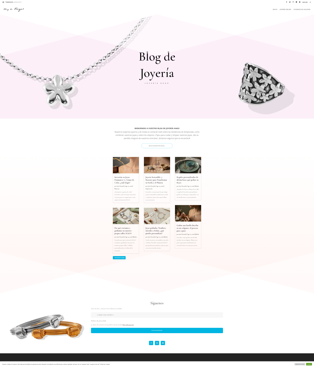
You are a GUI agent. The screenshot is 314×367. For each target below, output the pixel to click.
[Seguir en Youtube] (163, 343)
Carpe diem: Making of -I (20, 2)
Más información (128, 325)
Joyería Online (285, 9)
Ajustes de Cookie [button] (299, 364)
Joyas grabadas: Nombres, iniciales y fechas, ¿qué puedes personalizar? (156, 231)
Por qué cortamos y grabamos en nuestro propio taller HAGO (122, 231)
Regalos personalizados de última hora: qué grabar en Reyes (188, 180)
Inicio (275, 9)
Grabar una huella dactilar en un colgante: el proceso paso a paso (187, 228)
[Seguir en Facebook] (151, 343)
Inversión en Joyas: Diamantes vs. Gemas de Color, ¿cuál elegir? (124, 180)
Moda (135, 237)
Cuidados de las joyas (301, 9)
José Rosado (120, 186)
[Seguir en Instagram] (157, 343)
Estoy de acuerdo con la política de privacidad (113, 325)
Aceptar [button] (309, 364)
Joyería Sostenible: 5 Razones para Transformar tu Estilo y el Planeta (156, 180)
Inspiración (149, 189)
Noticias (116, 189)
